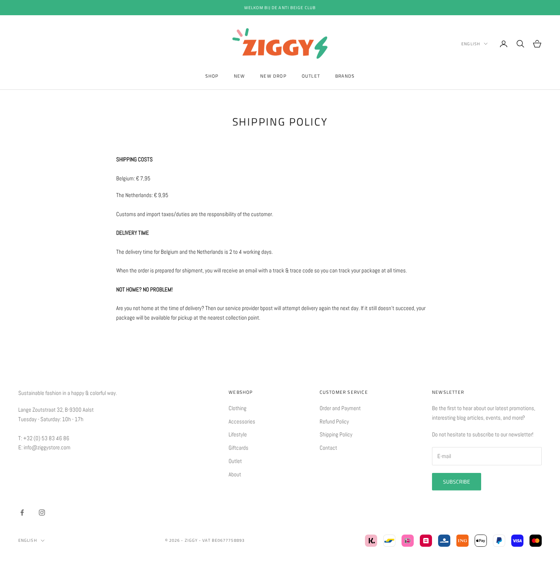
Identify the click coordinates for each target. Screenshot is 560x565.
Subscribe (456, 481)
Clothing (237, 408)
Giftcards (238, 447)
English (470, 44)
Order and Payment (340, 408)
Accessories (242, 421)
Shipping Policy (336, 434)
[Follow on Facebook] (22, 512)
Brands (345, 76)
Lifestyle (238, 434)
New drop (273, 76)
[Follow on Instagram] (42, 512)
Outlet (311, 76)
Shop (212, 76)
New (239, 76)
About (235, 474)
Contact (328, 447)
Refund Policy (334, 421)
